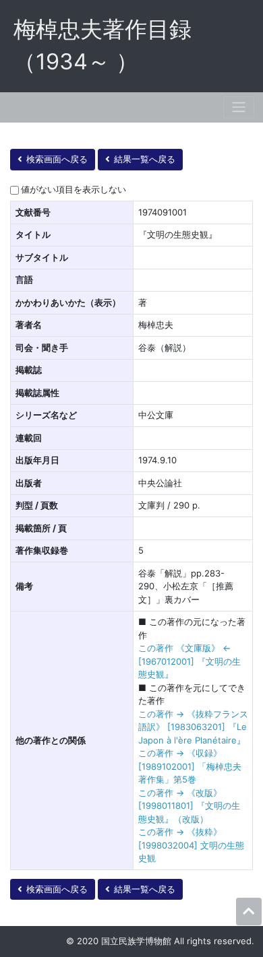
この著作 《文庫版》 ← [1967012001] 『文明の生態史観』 (189, 661)
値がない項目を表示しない (73, 189)
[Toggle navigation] (238, 107)
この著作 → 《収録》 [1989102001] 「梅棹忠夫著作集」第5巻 (189, 766)
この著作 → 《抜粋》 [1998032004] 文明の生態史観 (191, 844)
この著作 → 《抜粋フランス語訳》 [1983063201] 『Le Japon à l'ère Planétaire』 (193, 727)
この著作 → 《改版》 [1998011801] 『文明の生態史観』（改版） (189, 805)
